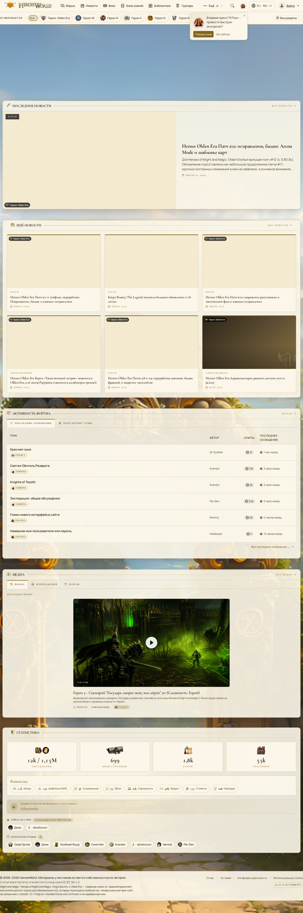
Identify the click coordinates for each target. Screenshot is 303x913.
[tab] (31, 423)
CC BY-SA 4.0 (71, 882)
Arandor (215, 468)
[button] (289, 5)
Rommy (214, 517)
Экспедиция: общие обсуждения (35, 498)
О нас (210, 878)
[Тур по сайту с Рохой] (243, 5)
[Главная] (27, 6)
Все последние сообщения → (270, 547)
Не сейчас (223, 34)
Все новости (282, 105)
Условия (225, 878)
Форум (287, 413)
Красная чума (20, 449)
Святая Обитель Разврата (30, 466)
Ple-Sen (215, 501)
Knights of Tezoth (22, 482)
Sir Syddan (216, 452)
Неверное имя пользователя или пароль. (41, 531)
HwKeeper (216, 534)
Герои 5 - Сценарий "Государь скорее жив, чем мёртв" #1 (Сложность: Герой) (136, 692)
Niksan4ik (81, 707)
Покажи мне (203, 34)
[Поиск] (232, 5)
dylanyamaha (29, 808)
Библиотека (20, 781)
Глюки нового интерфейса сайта (35, 514)
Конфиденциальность (252, 878)
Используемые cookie (288, 878)
